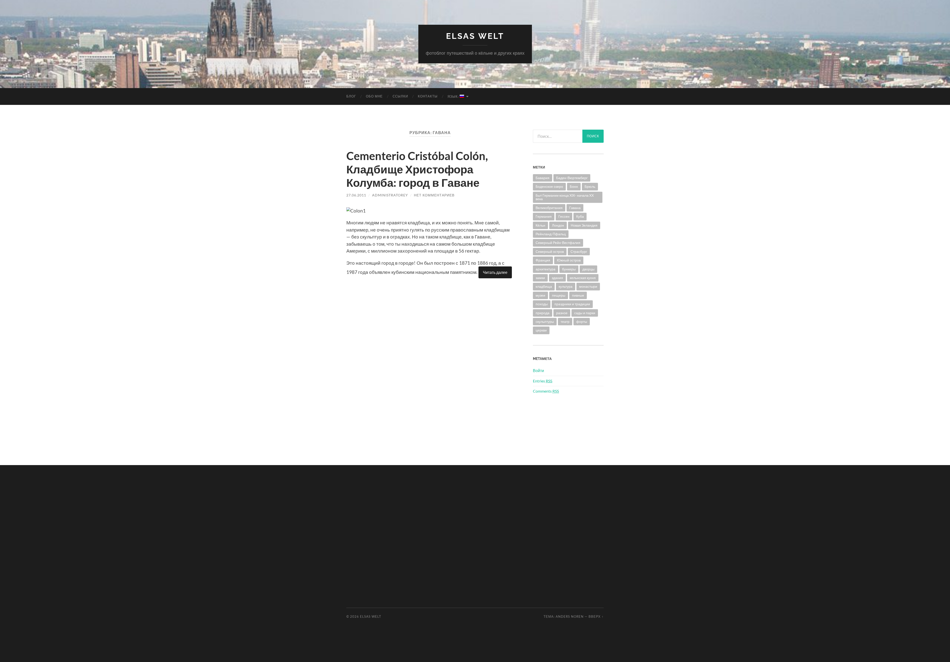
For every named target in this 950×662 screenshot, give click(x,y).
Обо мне (374, 96)
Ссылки (400, 96)
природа (542, 313)
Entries (542, 380)
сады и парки (584, 313)
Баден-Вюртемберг (572, 178)
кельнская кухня (583, 278)
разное (562, 313)
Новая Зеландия (584, 225)
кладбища (544, 286)
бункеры (569, 269)
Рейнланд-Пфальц (551, 234)
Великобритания (549, 208)
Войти (538, 370)
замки (540, 278)
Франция (543, 260)
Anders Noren (570, 616)
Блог (351, 96)
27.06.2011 (356, 195)
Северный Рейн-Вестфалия (558, 242)
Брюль (590, 186)
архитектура (545, 269)
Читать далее (495, 272)
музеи (540, 295)
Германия (544, 216)
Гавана (575, 208)
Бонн (574, 186)
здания (557, 278)
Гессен (564, 216)
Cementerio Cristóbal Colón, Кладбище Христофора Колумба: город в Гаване (417, 169)
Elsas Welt (475, 36)
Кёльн (540, 225)
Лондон (558, 225)
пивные (578, 295)
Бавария (542, 178)
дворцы (588, 269)
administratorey (390, 195)
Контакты (428, 96)
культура (565, 286)
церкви (541, 330)
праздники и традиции (572, 304)
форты (581, 321)
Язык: (454, 96)
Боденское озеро (549, 186)
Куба (580, 216)
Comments (546, 391)
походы (542, 304)
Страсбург (578, 251)
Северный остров (550, 251)
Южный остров (569, 260)
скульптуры (545, 321)
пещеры (558, 295)
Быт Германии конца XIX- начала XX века (565, 197)
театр (565, 321)
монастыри (588, 286)
